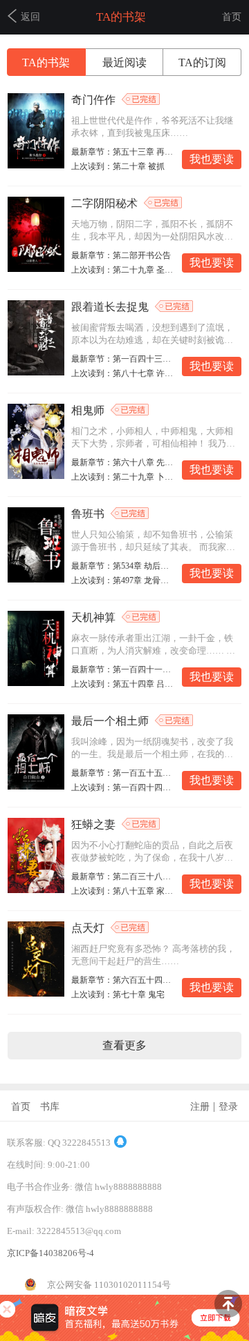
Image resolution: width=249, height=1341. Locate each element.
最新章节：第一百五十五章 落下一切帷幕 (122, 773)
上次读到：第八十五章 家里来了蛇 (122, 891)
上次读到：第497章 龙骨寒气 (122, 580)
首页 (231, 17)
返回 (30, 17)
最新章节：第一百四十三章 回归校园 (122, 359)
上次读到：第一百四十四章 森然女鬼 (122, 787)
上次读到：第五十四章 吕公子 (122, 684)
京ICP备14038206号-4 (50, 1253)
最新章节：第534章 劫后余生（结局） (122, 566)
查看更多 (124, 1045)
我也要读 (212, 159)
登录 (228, 1107)
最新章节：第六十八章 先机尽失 (122, 462)
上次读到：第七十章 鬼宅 (118, 994)
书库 (49, 1107)
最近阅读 (124, 62)
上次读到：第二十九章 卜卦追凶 (122, 477)
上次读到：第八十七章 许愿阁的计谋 (122, 373)
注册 (200, 1107)
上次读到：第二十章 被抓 (118, 166)
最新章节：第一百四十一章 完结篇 (122, 669)
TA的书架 (46, 62)
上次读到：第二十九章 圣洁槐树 (122, 270)
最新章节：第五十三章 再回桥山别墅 (122, 152)
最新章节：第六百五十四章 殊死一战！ (122, 980)
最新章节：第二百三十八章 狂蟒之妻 (122, 876)
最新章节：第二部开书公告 (121, 255)
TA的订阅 (202, 62)
